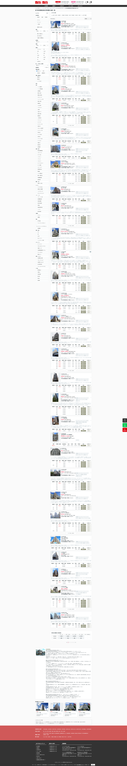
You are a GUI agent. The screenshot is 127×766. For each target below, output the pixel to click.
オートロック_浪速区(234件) (59, 723)
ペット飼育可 (40, 86)
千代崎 (66, 492)
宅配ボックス (40, 248)
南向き (39, 278)
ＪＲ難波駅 (63, 15)
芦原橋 (60, 736)
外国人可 (39, 126)
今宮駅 (79, 15)
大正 (57, 736)
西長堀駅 (66, 15)
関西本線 (79, 733)
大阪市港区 (63, 729)
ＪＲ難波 (52, 736)
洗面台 (39, 205)
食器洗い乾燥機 (40, 189)
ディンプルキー (40, 252)
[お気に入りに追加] (48, 711)
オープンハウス (40, 124)
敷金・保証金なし (40, 33)
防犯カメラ (39, 254)
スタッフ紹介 (70, 6)
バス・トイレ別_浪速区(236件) (49, 723)
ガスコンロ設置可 (40, 128)
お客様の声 (62, 6)
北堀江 (66, 203)
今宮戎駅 (76, 15)
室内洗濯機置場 (40, 150)
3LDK (44, 57)
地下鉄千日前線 (64, 26)
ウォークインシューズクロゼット (41, 226)
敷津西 (57, 731)
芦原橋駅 (72, 15)
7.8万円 (61, 636)
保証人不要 (39, 101)
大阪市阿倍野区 (88, 729)
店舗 (42, 17)
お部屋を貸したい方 (53, 748)
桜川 (44, 731)
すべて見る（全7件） (71, 125)
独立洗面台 (39, 211)
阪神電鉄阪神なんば (63, 733)
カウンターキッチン (41, 193)
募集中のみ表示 (39, 27)
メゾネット (39, 156)
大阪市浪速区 (45, 729)
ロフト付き (39, 154)
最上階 (39, 276)
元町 (46, 731)
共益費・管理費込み (40, 37)
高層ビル (39, 142)
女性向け (39, 136)
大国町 (49, 736)
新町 (65, 21)
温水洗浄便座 (40, 203)
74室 (68, 638)
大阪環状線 (72, 733)
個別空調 (39, 179)
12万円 (68, 636)
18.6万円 (74, 636)
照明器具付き (40, 169)
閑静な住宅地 (40, 95)
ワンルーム (39, 49)
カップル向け (40, 134)
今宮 (65, 736)
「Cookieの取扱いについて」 (80, 764)
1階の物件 (39, 274)
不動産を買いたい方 (53, 749)
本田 (65, 145)
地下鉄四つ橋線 (51, 733)
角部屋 (39, 280)
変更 (47, 13)
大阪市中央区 (54, 729)
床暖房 (39, 217)
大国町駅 (59, 15)
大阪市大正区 (68, 729)
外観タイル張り (40, 183)
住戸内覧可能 (40, 264)
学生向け (39, 132)
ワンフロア (39, 140)
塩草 (55, 731)
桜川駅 (56, 15)
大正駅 (70, 15)
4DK (44, 59)
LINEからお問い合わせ (41, 754)
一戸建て (38, 24)
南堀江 (66, 103)
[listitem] (42, 710)
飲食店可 (39, 144)
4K (37, 59)
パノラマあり (39, 81)
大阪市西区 (63, 21)
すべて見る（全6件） (71, 183)
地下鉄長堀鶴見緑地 (65, 25)
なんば (44, 736)
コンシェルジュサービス (41, 266)
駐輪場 (39, 171)
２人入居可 (39, 105)
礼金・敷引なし (39, 35)
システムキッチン (40, 191)
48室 (61, 638)
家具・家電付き (40, 175)
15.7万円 (81, 636)
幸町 (48, 731)
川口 (65, 569)
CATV (38, 236)
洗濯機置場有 (40, 177)
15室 (74, 638)
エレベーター (40, 167)
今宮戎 (63, 736)
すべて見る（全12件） (71, 609)
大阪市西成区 (59, 729)
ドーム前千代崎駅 (83, 15)
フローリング (40, 152)
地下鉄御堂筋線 (56, 733)
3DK (38, 57)
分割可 (39, 109)
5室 (81, 638)
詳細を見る (83, 35)
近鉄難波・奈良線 (46, 734)
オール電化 (39, 165)
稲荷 (53, 731)
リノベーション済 (40, 99)
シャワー (39, 209)
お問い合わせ (80, 6)
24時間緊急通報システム (41, 250)
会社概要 (46, 6)
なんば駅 (52, 15)
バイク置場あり (40, 173)
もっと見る (88, 74)
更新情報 (38, 753)
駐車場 (46, 17)
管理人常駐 (39, 113)
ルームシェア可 (40, 130)
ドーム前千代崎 (68, 736)
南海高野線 (68, 733)
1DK (38, 51)
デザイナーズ (40, 97)
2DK (44, 53)
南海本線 (76, 733)
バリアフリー (40, 107)
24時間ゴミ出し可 (40, 262)
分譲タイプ (39, 111)
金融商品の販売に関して (41, 759)
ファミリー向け (40, 138)
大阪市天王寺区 (78, 729)
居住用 (38, 17)
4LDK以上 (38, 61)
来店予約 (38, 756)
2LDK (38, 55)
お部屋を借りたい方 (53, 746)
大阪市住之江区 (73, 729)
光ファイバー (40, 238)
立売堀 (66, 271)
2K (37, 53)
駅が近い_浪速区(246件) (40, 723)
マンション (39, 22)
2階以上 (39, 272)
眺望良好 (39, 115)
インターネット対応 (41, 240)
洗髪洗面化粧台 (40, 207)
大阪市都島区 (84, 729)
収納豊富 (39, 228)
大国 (61, 731)
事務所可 (39, 103)
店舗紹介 (53, 6)
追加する (89, 35)
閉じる (93, 764)
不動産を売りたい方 (53, 751)
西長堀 (69, 25)
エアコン (39, 215)
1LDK (44, 51)
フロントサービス (40, 260)
